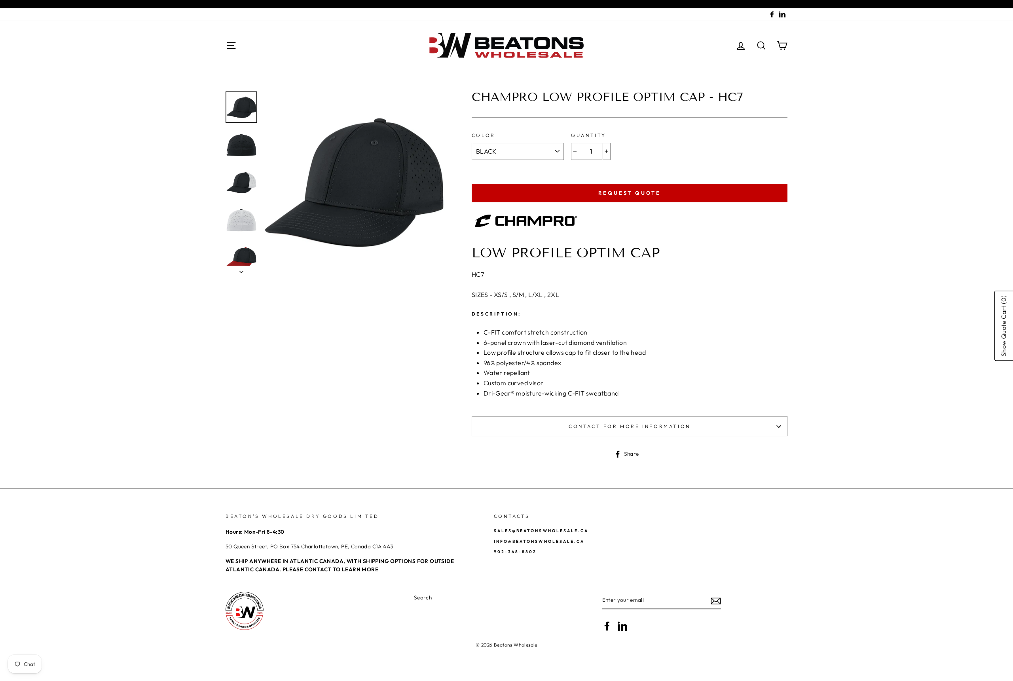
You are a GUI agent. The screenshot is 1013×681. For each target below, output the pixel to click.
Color (483, 135)
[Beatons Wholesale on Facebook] (607, 626)
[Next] (241, 270)
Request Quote (629, 193)
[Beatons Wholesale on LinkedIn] (622, 626)
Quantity (588, 135)
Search (423, 597)
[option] (354, 182)
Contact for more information (630, 426)
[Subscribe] (716, 600)
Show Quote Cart (1003, 326)
